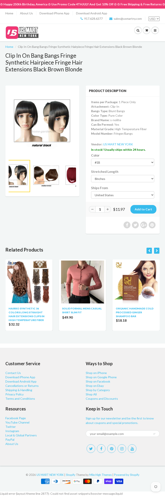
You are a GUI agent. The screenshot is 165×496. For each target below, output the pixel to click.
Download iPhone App (54, 13)
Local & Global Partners (21, 435)
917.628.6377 (93, 18)
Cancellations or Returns (22, 385)
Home (9, 13)
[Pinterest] (111, 448)
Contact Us (13, 373)
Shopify (70, 474)
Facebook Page (15, 418)
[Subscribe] (154, 433)
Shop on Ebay (95, 385)
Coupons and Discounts (102, 398)
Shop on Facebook (98, 381)
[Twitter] (91, 448)
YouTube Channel (17, 422)
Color (95, 155)
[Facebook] (101, 448)
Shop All (91, 394)
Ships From (99, 188)
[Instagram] (122, 448)
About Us (26, 13)
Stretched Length (104, 171)
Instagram (12, 431)
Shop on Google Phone (101, 377)
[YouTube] (132, 448)
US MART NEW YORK (118, 144)
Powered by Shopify (126, 474)
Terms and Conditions (20, 398)
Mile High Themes (100, 474)
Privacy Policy (14, 394)
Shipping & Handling (18, 390)
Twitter (10, 426)
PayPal (9, 439)
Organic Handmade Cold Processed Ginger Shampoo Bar (134, 312)
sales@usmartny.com (128, 18)
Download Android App (91, 13)
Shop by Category (98, 390)
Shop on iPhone (96, 373)
